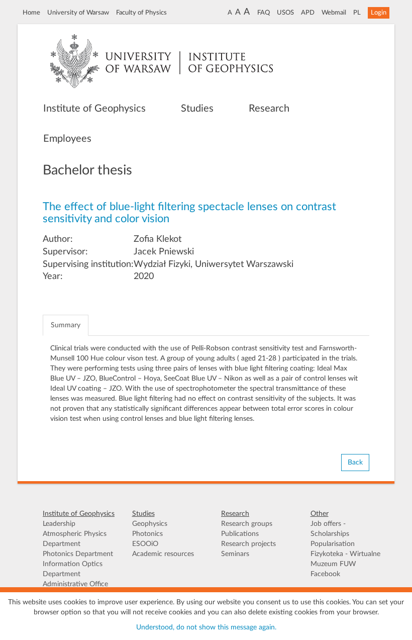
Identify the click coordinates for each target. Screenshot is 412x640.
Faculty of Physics (141, 13)
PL (357, 13)
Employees (67, 139)
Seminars (235, 554)
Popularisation (333, 543)
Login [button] (378, 13)
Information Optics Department (72, 569)
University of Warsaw (78, 13)
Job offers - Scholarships (330, 528)
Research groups (246, 523)
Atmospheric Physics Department (75, 538)
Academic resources (163, 554)
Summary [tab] (65, 325)
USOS (285, 13)
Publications (240, 533)
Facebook (325, 574)
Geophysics (149, 523)
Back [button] (355, 462)
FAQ (263, 13)
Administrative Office (75, 584)
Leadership (59, 523)
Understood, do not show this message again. (206, 627)
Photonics (147, 533)
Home (31, 13)
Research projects (248, 543)
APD (308, 13)
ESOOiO (145, 543)
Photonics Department (78, 554)
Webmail (334, 13)
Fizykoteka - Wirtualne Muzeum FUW (345, 559)
